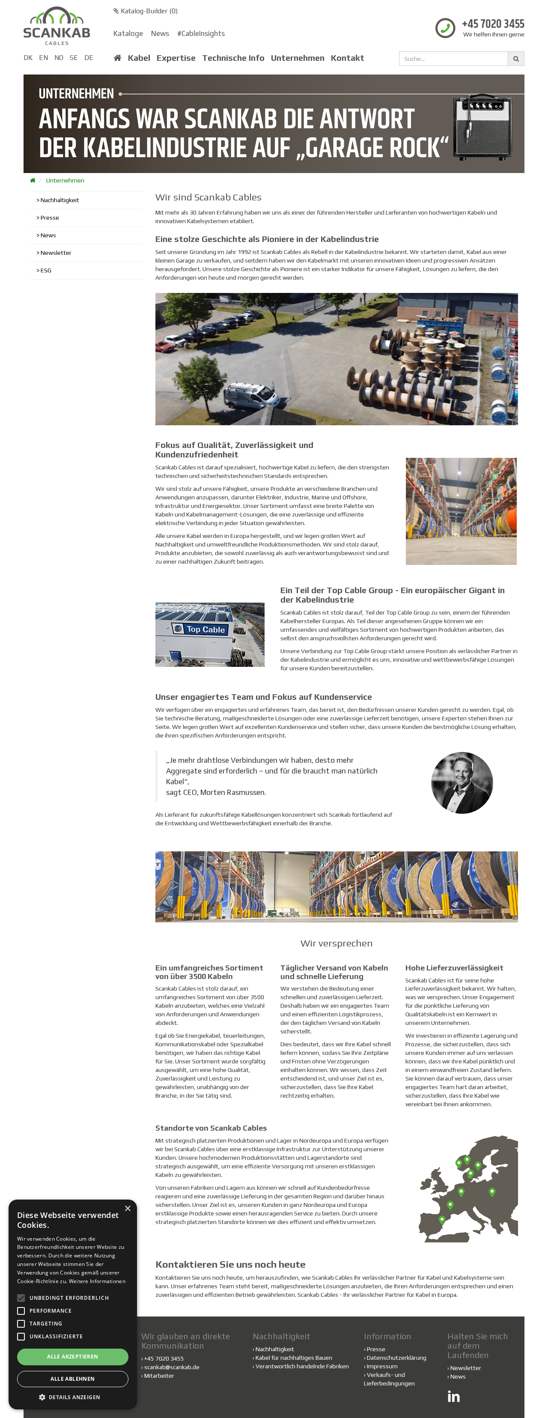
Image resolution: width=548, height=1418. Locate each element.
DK (28, 58)
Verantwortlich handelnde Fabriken (301, 1366)
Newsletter (56, 252)
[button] (72, 1397)
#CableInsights (201, 33)
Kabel (139, 58)
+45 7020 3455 (493, 24)
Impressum (382, 1366)
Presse (50, 217)
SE (74, 58)
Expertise (176, 58)
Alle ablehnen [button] (73, 1378)
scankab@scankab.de (172, 1367)
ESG (46, 270)
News (160, 33)
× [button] (127, 1209)
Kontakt (347, 58)
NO (58, 58)
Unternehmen (298, 58)
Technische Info (233, 58)
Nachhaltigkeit (60, 200)
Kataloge (128, 33)
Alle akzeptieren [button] (72, 1356)
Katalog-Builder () (148, 11)
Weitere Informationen (97, 1281)
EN (43, 58)
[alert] (73, 1304)
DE (88, 58)
